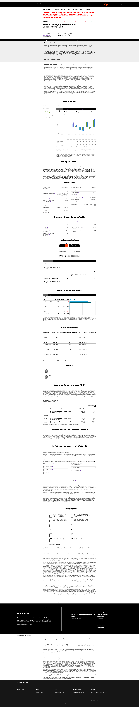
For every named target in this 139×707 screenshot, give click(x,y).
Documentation (91, 40)
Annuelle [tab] (65, 109)
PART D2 (45, 347)
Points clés (62, 40)
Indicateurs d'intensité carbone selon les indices (55, 586)
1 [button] (65, 360)
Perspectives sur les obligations (96, 697)
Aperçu (45, 40)
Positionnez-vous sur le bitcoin (59, 692)
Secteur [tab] (45, 295)
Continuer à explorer (69, 703)
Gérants (69, 40)
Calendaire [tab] (60, 109)
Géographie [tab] (51, 295)
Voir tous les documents (55, 544)
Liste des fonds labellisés (39, 692)
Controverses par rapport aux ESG (51, 587)
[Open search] (95, 9)
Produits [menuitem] (63, 9)
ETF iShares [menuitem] (75, 9)
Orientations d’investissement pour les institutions (98, 692)
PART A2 (45, 342)
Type (44, 299)
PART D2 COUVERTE (47, 349)
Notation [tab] (62, 295)
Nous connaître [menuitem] (56, 9)
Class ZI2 (45, 337)
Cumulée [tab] (71, 109)
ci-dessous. (93, 461)
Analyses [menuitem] (81, 9)
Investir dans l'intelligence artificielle (78, 692)
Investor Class (46, 332)
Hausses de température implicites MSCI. (64, 587)
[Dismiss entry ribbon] (121, 4)
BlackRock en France (20, 689)
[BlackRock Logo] (23, 614)
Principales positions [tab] (47, 260)
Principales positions (79, 40)
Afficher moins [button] (91, 95)
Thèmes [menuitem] (68, 9)
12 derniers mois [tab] (79, 109)
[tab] (49, 112)
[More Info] (67, 109)
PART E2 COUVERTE (47, 354)
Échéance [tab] (57, 295)
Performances (54, 40)
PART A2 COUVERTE (47, 344)
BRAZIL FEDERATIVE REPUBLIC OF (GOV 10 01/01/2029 (52, 268)
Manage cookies (100, 627)
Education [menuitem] (88, 9)
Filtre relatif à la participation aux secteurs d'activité (72, 586)
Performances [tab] (60, 106)
